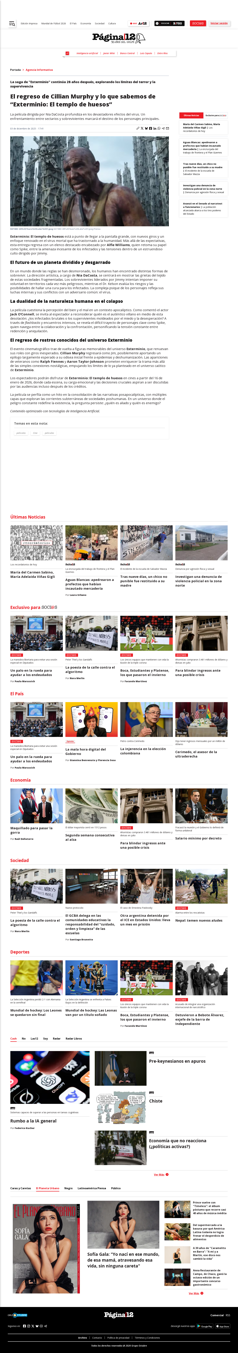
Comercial (217, 1315)
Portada (15, 70)
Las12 (34, 1038)
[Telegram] (45, 1326)
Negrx (68, 1188)
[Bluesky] (37, 1326)
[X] (32, 1326)
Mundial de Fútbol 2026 (53, 23)
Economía (85, 23)
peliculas (21, 432)
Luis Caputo (146, 53)
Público (116, 1188)
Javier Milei (109, 53)
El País (73, 23)
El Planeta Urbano (47, 1188)
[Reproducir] (157, 23)
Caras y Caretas (20, 1188)
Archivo (82, 1337)
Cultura (112, 23)
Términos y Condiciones (147, 1337)
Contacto (97, 1337)
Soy (45, 1038)
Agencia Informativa (39, 70)
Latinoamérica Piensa (92, 1188)
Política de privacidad (118, 1337)
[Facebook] (24, 1326)
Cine (35, 432)
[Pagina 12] (119, 38)
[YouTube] (41, 1326)
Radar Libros (74, 1038)
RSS (228, 1315)
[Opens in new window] (204, 1326)
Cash (13, 1038)
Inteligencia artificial (87, 53)
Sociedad (99, 23)
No (24, 1038)
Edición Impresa (29, 23)
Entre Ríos (162, 53)
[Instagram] (28, 1326)
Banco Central (127, 53)
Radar (57, 1038)
